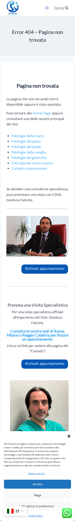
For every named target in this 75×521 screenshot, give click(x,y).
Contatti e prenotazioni (29, 168)
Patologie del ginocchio (29, 157)
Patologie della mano (27, 136)
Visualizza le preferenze (37, 506)
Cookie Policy (35, 515)
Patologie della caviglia (28, 152)
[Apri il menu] (47, 8)
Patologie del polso (26, 141)
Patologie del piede (26, 146)
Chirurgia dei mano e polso (32, 163)
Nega (37, 495)
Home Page (42, 113)
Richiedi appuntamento (44, 268)
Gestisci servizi (36, 473)
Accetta (37, 484)
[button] (69, 436)
